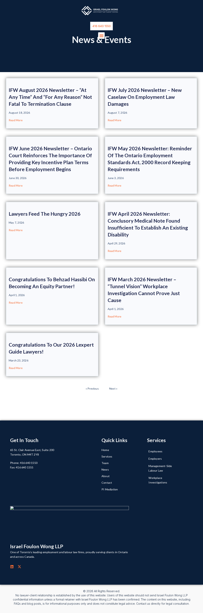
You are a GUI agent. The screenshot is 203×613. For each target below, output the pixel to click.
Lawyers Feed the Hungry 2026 (44, 214)
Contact (107, 482)
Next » (113, 388)
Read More (16, 120)
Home (105, 450)
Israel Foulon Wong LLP (36, 546)
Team (105, 463)
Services (107, 456)
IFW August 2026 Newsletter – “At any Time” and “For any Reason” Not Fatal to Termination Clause (50, 97)
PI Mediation (110, 489)
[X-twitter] (19, 566)
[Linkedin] (12, 566)
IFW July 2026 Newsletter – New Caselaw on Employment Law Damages (145, 97)
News (105, 469)
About (106, 476)
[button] (101, 35)
